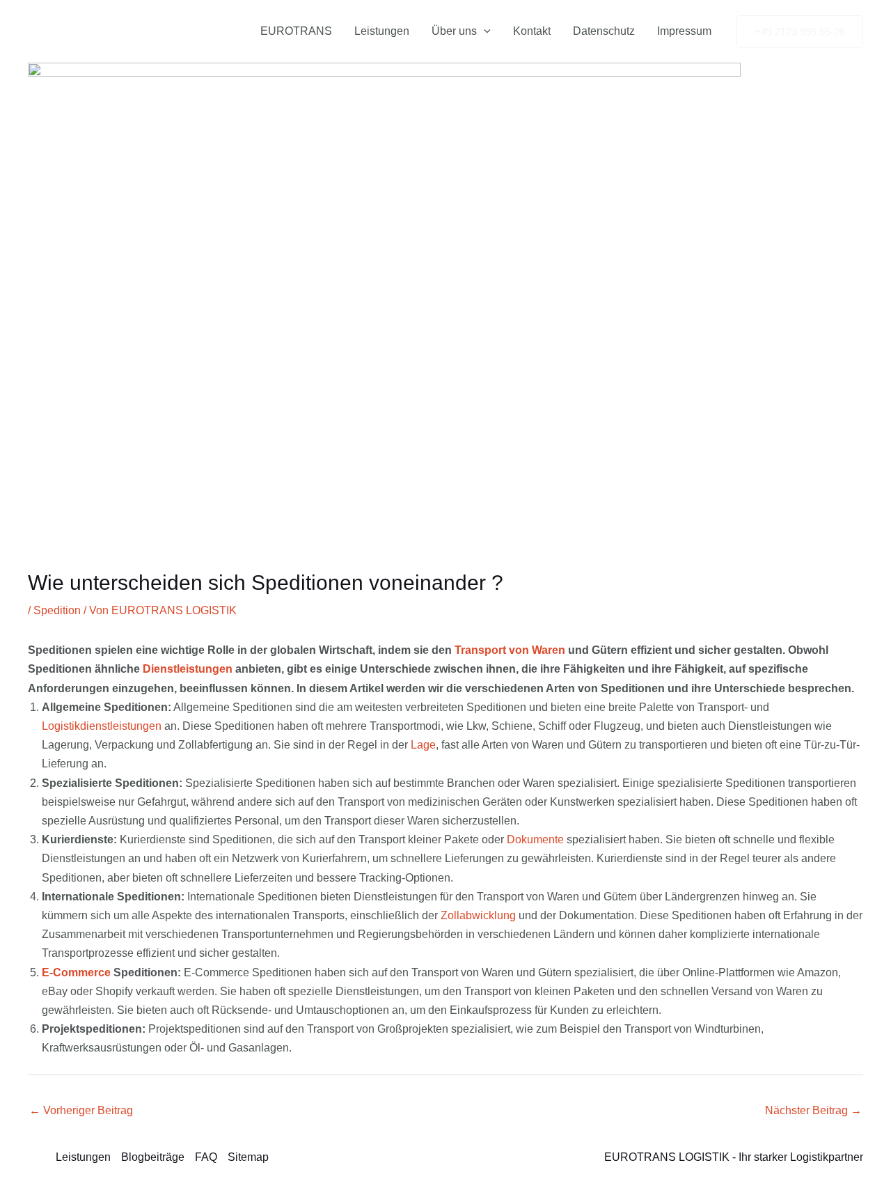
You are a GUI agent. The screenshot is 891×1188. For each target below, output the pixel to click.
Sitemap (248, 1157)
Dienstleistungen (187, 669)
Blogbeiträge (152, 1157)
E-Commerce (76, 972)
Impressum (684, 31)
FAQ (206, 1157)
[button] (484, 31)
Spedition (57, 610)
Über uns (454, 31)
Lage (423, 745)
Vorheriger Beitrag (81, 1110)
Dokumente (535, 839)
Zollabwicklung (478, 915)
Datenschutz (604, 31)
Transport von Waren (510, 650)
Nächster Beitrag (813, 1110)
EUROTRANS (296, 31)
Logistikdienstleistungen (101, 726)
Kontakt (532, 31)
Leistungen (381, 31)
